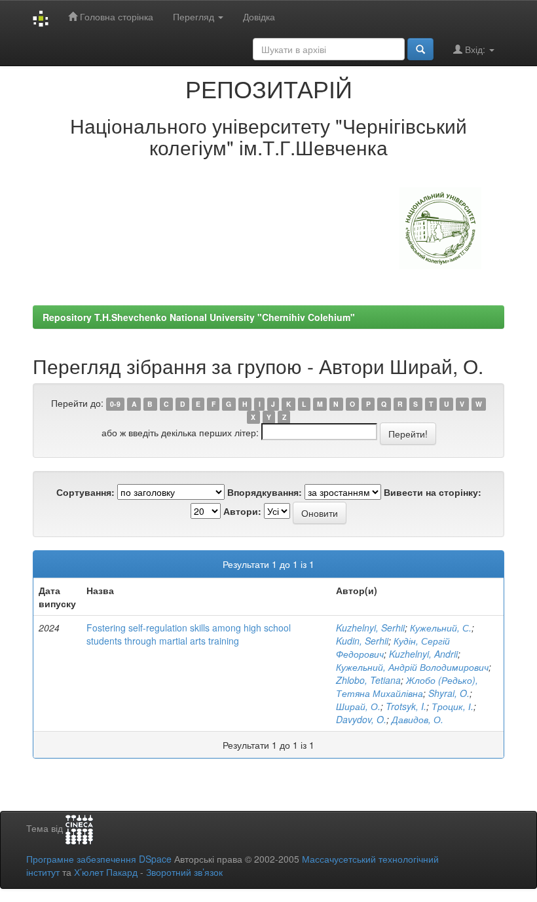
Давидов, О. (417, 719)
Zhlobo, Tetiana (368, 679)
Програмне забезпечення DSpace (99, 858)
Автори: (242, 510)
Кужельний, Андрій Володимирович (412, 666)
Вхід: (475, 49)
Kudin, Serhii (362, 640)
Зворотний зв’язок (184, 871)
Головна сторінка (115, 16)
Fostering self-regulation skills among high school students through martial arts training (188, 634)
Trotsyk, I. (406, 706)
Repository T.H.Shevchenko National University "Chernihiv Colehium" (199, 317)
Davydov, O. (361, 719)
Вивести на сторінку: (432, 491)
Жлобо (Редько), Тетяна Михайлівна (407, 686)
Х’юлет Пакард (106, 871)
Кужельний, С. (441, 627)
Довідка (259, 16)
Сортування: (85, 491)
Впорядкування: (264, 491)
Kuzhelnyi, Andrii (423, 653)
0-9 (115, 404)
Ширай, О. (358, 706)
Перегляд (195, 16)
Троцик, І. (452, 706)
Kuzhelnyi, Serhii (370, 627)
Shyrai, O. (449, 693)
